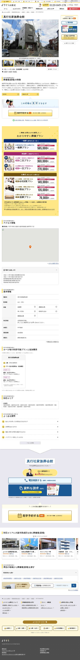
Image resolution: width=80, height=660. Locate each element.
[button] (53, 69)
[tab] (6, 1)
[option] (11, 605)
